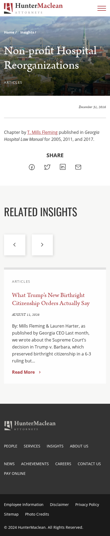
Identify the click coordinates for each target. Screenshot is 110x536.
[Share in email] (78, 167)
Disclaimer (59, 504)
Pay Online (15, 473)
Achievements (35, 463)
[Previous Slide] (14, 244)
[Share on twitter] (47, 167)
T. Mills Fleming (42, 132)
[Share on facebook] (32, 167)
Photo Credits (37, 514)
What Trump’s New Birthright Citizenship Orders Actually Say (50, 299)
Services (32, 446)
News (9, 463)
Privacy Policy (87, 504)
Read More (23, 372)
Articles (13, 82)
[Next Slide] (42, 244)
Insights (27, 32)
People (10, 446)
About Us (79, 446)
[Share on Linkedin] (63, 167)
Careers (63, 463)
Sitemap (11, 514)
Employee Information (24, 504)
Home (9, 32)
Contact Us (89, 463)
